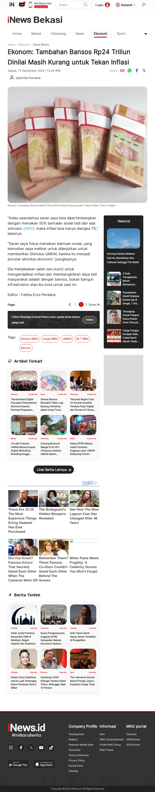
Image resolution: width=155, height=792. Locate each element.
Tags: (12, 337)
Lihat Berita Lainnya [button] (52, 470)
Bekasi (36, 33)
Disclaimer (75, 749)
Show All (94, 304)
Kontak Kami (76, 765)
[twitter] (144, 70)
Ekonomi (100, 33)
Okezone (131, 734)
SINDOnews (133, 739)
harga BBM (50, 338)
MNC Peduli (106, 749)
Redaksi (73, 739)
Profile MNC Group (110, 744)
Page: (11, 304)
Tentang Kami (76, 734)
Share (113, 70)
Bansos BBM (29, 338)
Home (17, 33)
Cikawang (58, 33)
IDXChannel (133, 744)
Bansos (26, 347)
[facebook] (137, 70)
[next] (86, 304)
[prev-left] (70, 304)
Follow (89, 319)
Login (99, 5)
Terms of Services (79, 755)
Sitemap (73, 770)
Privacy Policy (77, 760)
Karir (102, 734)
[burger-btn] (144, 4)
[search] (85, 5)
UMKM (28, 228)
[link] (122, 70)
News (80, 33)
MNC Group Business (112, 739)
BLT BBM (82, 338)
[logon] (12, 4)
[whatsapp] (129, 70)
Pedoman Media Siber (81, 744)
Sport (121, 33)
